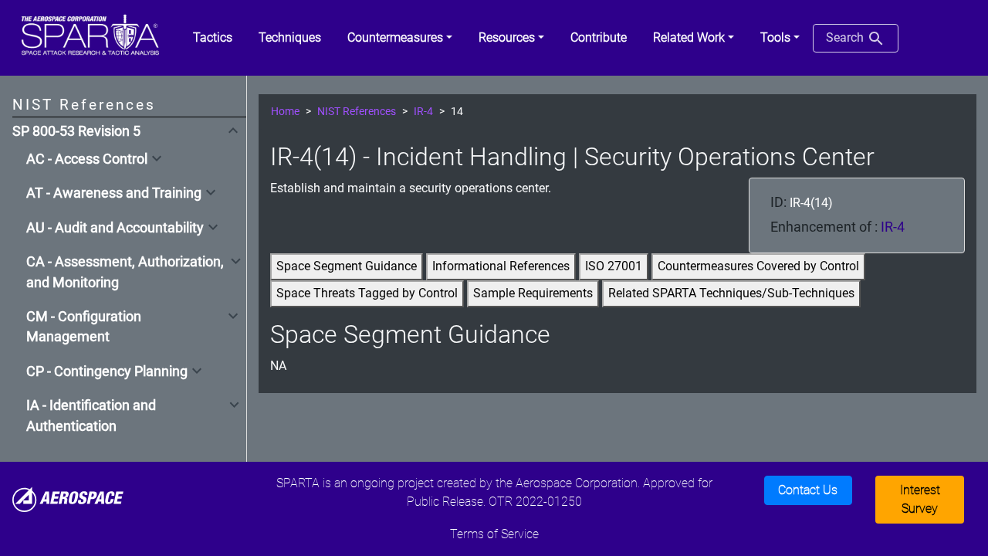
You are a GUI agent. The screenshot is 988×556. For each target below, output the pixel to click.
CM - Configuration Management (83, 326)
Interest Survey (920, 499)
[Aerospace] (68, 498)
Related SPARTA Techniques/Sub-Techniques (731, 293)
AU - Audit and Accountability (115, 228)
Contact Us (807, 490)
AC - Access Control (86, 159)
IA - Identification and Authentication (91, 415)
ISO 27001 (613, 266)
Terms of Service (494, 534)
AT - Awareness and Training (113, 193)
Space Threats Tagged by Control (367, 293)
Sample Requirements (533, 293)
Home (285, 111)
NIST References (356, 111)
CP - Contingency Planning (107, 371)
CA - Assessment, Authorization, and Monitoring (125, 272)
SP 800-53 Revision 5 (76, 131)
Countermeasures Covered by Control (758, 266)
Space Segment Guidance (346, 266)
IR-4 (423, 111)
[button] (399, 38)
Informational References (501, 266)
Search (846, 37)
